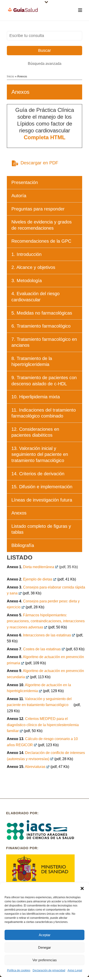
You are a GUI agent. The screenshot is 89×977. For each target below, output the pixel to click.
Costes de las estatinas (42, 649)
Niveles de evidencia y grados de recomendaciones (41, 225)
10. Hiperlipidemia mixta (35, 396)
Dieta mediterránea (38, 567)
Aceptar (44, 935)
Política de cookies (18, 970)
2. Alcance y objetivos (33, 267)
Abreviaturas (35, 767)
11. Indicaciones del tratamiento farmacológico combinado (43, 413)
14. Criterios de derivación (37, 473)
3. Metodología (26, 280)
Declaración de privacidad (49, 970)
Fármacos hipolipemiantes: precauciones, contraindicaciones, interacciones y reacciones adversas (46, 621)
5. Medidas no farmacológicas (41, 312)
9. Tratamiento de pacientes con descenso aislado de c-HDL (44, 380)
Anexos (18, 512)
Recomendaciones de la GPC (41, 241)
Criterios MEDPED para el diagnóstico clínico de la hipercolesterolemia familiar (43, 725)
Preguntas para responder (38, 208)
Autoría (18, 195)
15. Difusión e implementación (41, 486)
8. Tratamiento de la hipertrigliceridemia (31, 361)
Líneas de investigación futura (41, 499)
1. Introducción (26, 254)
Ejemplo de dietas (37, 579)
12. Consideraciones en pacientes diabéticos (35, 432)
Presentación (24, 182)
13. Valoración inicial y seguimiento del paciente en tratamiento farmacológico (39, 454)
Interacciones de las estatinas (47, 635)
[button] (82, 888)
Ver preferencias (44, 960)
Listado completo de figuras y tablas (41, 529)
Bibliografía (22, 545)
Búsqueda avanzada (44, 64)
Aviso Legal (75, 970)
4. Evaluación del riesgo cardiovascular (35, 296)
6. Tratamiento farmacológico (41, 325)
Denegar (44, 947)
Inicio (10, 76)
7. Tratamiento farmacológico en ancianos (44, 342)
